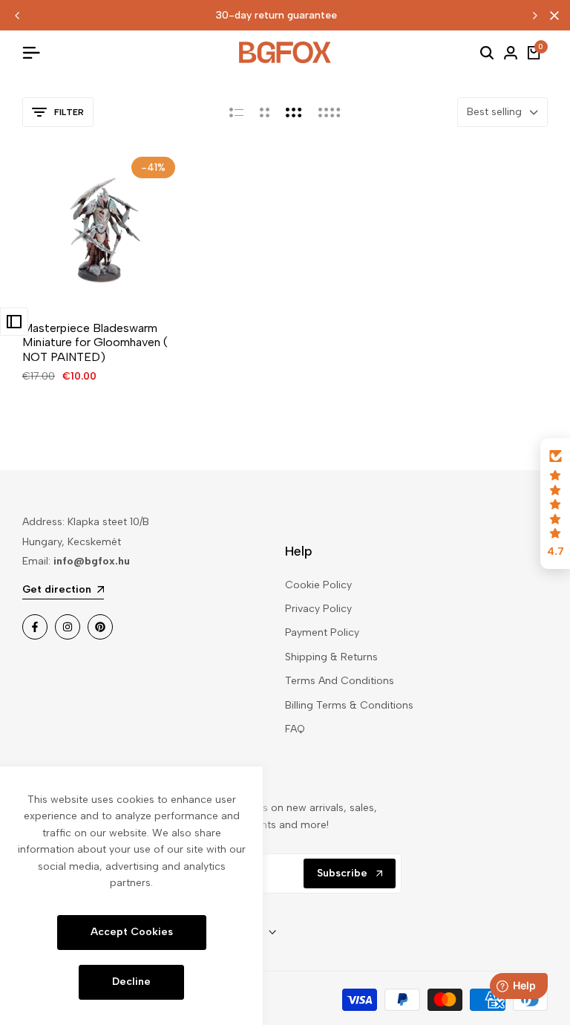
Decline (131, 981)
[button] (555, 503)
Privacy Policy (318, 608)
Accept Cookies (132, 931)
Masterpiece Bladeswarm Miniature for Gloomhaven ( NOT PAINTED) (95, 342)
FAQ (295, 729)
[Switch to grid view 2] (264, 112)
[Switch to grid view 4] (329, 112)
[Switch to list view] (236, 112)
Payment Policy (322, 632)
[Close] (551, 15)
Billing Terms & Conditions (349, 705)
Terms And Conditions (339, 680)
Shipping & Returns (331, 657)
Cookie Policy (318, 585)
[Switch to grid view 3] (294, 112)
